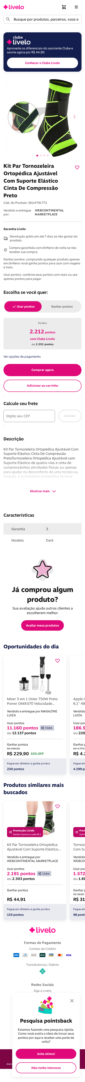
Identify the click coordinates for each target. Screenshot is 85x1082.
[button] (64, 7)
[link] (13, 7)
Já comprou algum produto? (43, 594)
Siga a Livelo (42, 990)
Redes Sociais (42, 984)
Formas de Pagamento (42, 942)
